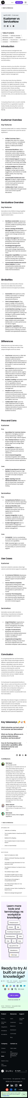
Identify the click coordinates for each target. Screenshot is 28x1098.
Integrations (4, 1027)
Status (20, 1023)
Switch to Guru (4, 1061)
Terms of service (7, 1078)
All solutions (4, 1034)
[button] (25, 2)
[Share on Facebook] (13, 26)
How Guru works (3, 1022)
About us (3, 1052)
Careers (3, 1048)
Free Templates (4, 1065)
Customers (13, 1022)
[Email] (5, 26)
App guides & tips (16, 1006)
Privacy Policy (6, 1095)
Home (2, 1006)
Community (13, 1033)
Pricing (2, 1018)
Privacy (23, 1078)
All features (4, 1030)
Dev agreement (16, 1078)
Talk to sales (19, 2)
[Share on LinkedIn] (7, 26)
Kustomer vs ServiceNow (8, 1007)
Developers (13, 1030)
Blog (11, 1037)
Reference (8, 1006)
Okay (24, 1094)
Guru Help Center (21, 1019)
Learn (11, 1018)
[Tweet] (10, 26)
